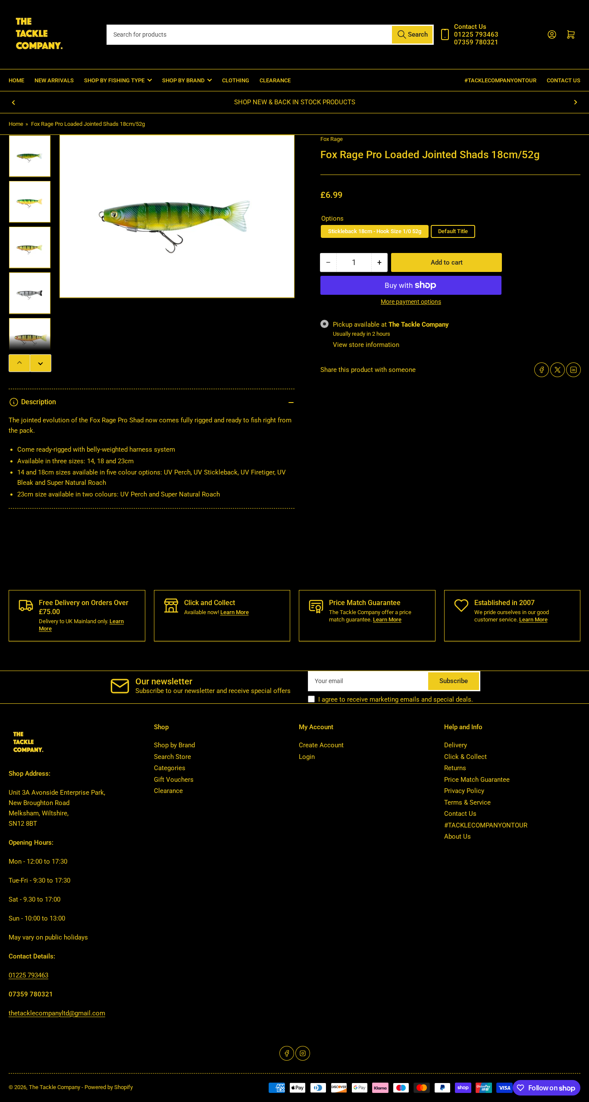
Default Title (453, 231)
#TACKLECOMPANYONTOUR (500, 80)
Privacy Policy (464, 791)
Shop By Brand (183, 80)
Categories (169, 768)
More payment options (411, 301)
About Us (457, 836)
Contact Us (563, 80)
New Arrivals (54, 80)
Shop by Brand (174, 745)
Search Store (172, 757)
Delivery (455, 745)
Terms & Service (467, 802)
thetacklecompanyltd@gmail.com (57, 1013)
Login (307, 757)
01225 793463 (28, 975)
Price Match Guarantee (477, 780)
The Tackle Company (55, 1087)
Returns (455, 768)
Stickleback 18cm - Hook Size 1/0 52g (374, 231)
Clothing (235, 80)
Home (16, 80)
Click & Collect (465, 757)
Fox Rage (331, 139)
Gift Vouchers (174, 780)
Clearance (275, 80)
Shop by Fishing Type (114, 80)
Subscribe (453, 681)
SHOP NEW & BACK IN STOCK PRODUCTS (294, 102)
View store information (366, 345)
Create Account (321, 745)
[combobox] (270, 35)
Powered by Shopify (109, 1087)
